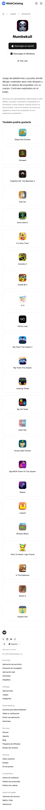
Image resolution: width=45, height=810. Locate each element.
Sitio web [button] (24, 61)
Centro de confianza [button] (11, 778)
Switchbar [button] (7, 676)
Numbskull (26, 14)
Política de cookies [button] (10, 785)
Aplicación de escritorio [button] (12, 664)
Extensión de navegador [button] (12, 668)
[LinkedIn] (7, 639)
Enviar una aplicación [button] (11, 717)
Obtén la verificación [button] (11, 713)
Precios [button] (6, 732)
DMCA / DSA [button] (8, 800)
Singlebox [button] (7, 680)
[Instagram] (15, 639)
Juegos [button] (5, 695)
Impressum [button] (7, 804)
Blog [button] (4, 740)
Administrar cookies (9, 649)
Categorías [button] (7, 698)
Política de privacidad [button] (11, 781)
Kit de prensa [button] (8, 766)
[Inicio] (12, 3)
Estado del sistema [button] (10, 748)
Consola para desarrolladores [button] (14, 710)
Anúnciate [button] (7, 721)
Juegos (13, 14)
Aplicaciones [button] (8, 691)
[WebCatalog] (4, 632)
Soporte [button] (6, 736)
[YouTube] (11, 639)
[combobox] (14, 644)
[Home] (3, 14)
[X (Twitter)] (3, 639)
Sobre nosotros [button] (9, 759)
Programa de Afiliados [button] (11, 744)
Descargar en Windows (24, 53)
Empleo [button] (5, 763)
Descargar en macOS (24, 46)
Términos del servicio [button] (11, 796)
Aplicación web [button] (9, 672)
